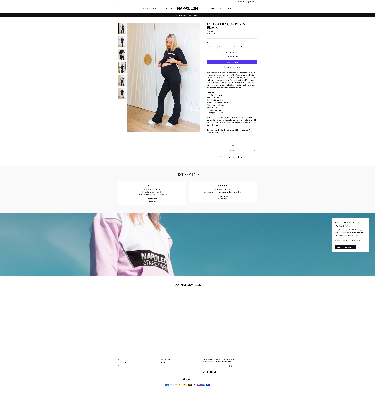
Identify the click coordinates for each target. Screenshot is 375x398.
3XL (241, 47)
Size (209, 43)
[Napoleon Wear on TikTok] (215, 372)
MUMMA (214, 8)
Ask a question (232, 145)
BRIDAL (205, 8)
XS (210, 47)
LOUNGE (169, 8)
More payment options (232, 67)
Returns (120, 366)
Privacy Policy (122, 369)
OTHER (230, 8)
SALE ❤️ (145, 8)
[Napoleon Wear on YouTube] (211, 372)
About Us (163, 363)
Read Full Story (345, 247)
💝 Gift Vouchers (165, 359)
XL (229, 47)
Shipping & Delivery (124, 363)
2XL (235, 47)
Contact (162, 366)
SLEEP (161, 8)
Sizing (120, 359)
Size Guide (232, 140)
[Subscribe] (230, 366)
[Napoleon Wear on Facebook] (207, 372)
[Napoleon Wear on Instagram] (204, 372)
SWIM (154, 8)
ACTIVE (222, 8)
